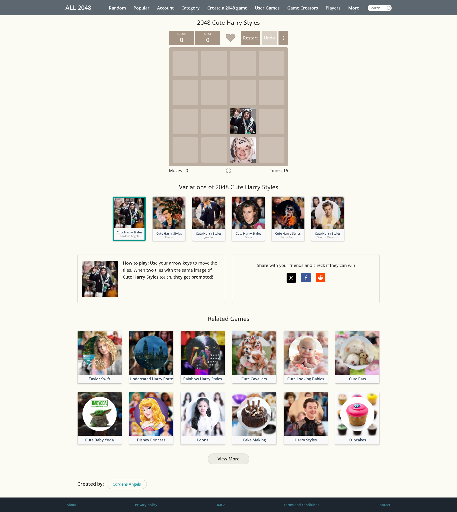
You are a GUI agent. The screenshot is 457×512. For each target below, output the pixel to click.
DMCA (220, 504)
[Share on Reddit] (320, 277)
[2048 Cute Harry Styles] (129, 213)
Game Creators (302, 8)
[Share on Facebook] (306, 277)
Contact (384, 504)
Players (333, 8)
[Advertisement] (120, 102)
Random (117, 8)
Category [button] (190, 8)
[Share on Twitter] (291, 278)
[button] (283, 38)
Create (227, 8)
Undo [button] (269, 38)
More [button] (353, 8)
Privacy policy (146, 504)
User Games (267, 8)
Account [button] (165, 8)
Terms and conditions (301, 504)
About (72, 504)
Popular (141, 8)
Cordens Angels (127, 484)
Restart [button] (250, 38)
